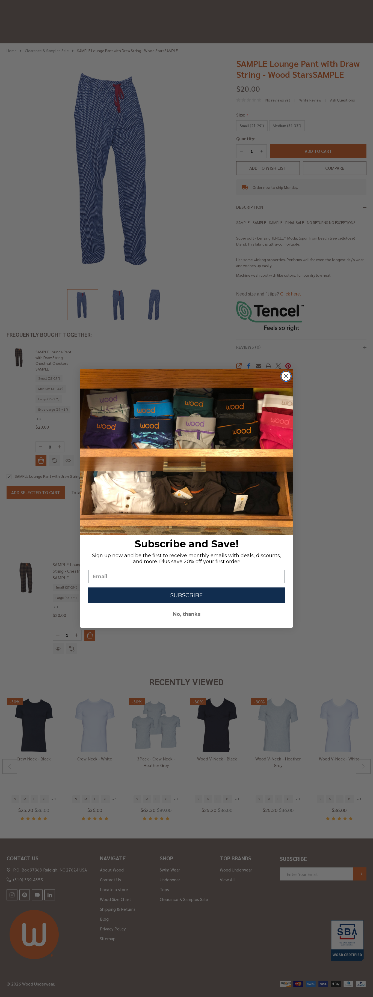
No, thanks (186, 614)
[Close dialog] (286, 376)
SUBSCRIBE (186, 595)
